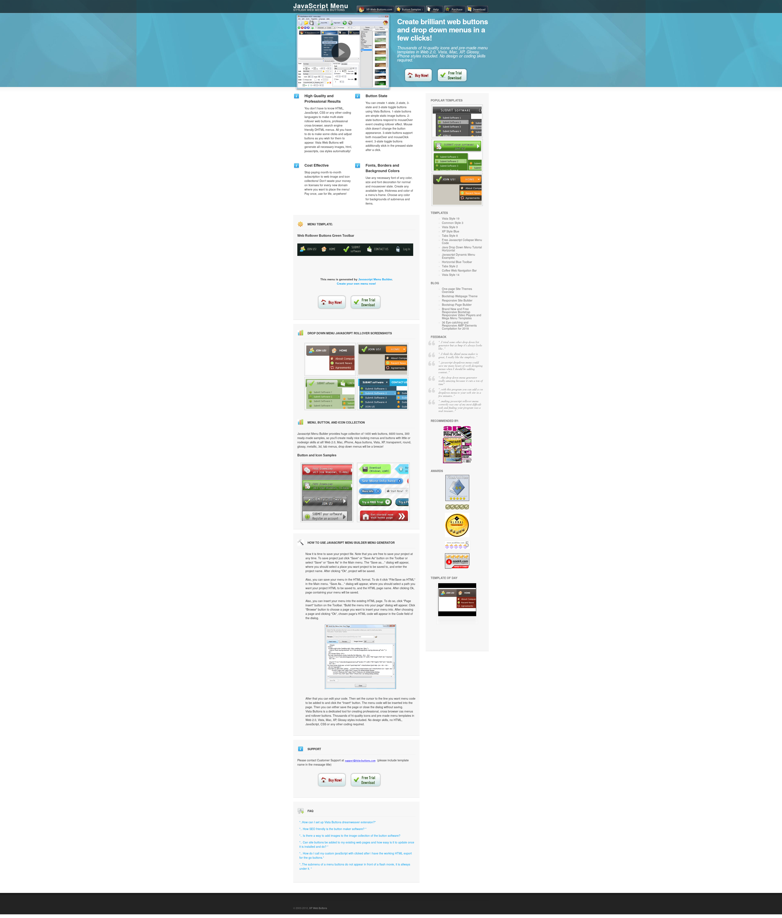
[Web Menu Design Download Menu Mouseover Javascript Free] (330, 359)
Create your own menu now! (356, 283)
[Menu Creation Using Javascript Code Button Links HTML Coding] (383, 492)
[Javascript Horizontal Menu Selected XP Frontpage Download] (457, 189)
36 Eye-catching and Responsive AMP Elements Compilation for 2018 (459, 325)
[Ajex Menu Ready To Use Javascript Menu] (457, 623)
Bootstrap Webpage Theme (460, 296)
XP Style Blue (450, 231)
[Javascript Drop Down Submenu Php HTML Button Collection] (457, 121)
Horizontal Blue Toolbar (457, 262)
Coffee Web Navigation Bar (459, 270)
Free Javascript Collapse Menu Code (462, 241)
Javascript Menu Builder (375, 279)
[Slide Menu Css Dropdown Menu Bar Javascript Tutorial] (382, 393)
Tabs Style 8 (450, 235)
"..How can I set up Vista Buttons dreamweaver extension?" (337, 822)
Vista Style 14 (450, 275)
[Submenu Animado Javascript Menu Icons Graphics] (327, 492)
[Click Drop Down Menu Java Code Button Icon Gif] (457, 155)
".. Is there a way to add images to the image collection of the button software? (349, 835)
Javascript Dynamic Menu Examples (458, 256)
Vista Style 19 (450, 218)
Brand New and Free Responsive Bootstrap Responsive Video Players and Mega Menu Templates (461, 313)
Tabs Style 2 (450, 266)
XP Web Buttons (318, 908)
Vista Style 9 (450, 227)
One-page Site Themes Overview (457, 290)
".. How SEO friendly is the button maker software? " (332, 829)
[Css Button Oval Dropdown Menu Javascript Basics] (382, 359)
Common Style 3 (452, 223)
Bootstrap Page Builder (457, 305)
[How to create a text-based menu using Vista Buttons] (341, 52)
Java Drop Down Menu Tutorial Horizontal (462, 248)
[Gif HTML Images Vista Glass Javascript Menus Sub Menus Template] (330, 393)
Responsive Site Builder (457, 300)
